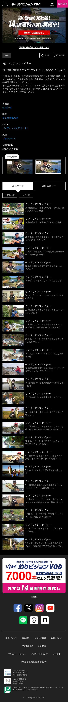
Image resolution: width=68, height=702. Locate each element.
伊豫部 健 (7, 107)
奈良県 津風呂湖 (10, 118)
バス (6, 55)
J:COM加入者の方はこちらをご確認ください (34, 47)
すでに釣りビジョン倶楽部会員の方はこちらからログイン (34, 38)
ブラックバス (8, 138)
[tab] (18, 186)
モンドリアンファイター (17, 63)
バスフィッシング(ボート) (14, 128)
